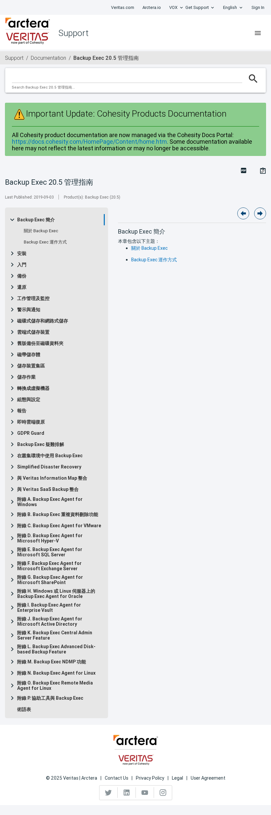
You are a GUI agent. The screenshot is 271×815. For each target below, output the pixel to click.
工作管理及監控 (33, 298)
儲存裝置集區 (31, 365)
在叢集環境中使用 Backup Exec (50, 455)
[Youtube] (145, 792)
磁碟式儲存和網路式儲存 (42, 320)
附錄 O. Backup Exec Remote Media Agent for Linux (55, 685)
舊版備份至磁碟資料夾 (40, 343)
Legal (177, 778)
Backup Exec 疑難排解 (40, 444)
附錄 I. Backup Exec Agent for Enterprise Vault (49, 607)
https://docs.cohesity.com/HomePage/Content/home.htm (89, 141)
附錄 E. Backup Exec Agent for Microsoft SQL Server (49, 552)
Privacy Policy (150, 778)
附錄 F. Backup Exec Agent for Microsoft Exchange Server (49, 566)
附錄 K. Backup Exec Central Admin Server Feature (54, 635)
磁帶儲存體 (28, 354)
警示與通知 (28, 309)
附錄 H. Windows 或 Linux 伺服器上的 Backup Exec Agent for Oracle (56, 593)
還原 (21, 287)
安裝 (21, 253)
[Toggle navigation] (258, 33)
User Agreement (208, 778)
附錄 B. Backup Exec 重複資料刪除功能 (57, 514)
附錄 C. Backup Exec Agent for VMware (59, 525)
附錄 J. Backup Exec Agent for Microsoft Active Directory (49, 621)
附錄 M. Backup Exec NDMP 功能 (51, 661)
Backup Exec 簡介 (36, 219)
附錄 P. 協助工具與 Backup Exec (50, 698)
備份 (21, 275)
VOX (173, 7)
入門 (21, 264)
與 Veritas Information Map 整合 (52, 478)
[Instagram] (163, 792)
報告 (21, 410)
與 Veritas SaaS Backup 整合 (48, 489)
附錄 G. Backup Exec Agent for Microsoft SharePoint (50, 579)
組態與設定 (28, 399)
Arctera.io (151, 7)
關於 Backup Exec (41, 231)
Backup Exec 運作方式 (45, 242)
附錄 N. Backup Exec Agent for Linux (56, 673)
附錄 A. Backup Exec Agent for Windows (50, 502)
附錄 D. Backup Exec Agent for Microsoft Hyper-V (50, 538)
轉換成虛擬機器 (33, 388)
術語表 (24, 709)
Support (14, 58)
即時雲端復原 (31, 422)
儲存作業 (26, 377)
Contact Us (116, 778)
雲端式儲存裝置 (33, 332)
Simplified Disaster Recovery (49, 466)
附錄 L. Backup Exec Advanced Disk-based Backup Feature (56, 649)
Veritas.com (122, 7)
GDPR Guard (30, 433)
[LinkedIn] (127, 792)
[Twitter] (108, 792)
